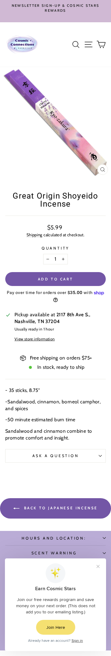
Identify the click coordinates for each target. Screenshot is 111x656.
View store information (34, 339)
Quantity (55, 248)
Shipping (35, 234)
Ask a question (55, 455)
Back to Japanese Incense (60, 508)
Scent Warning (54, 553)
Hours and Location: (54, 538)
